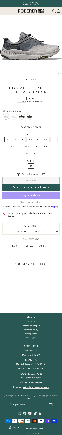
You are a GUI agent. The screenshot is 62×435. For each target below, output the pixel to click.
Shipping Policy (31, 329)
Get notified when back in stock (31, 187)
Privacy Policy (31, 333)
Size (31, 135)
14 (27, 153)
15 (35, 153)
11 (18, 146)
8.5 (30, 139)
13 (53, 146)
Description (31, 226)
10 (54, 139)
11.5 (27, 146)
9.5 (45, 139)
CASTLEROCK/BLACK (31, 127)
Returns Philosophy (31, 325)
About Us (31, 317)
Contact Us (31, 321)
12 (35, 146)
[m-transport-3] (30, 116)
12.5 (44, 146)
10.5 (9, 146)
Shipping (21, 101)
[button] (58, 11)
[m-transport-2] (22, 116)
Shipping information (31, 231)
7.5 (14, 139)
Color (31, 122)
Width (31, 161)
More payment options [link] (31, 202)
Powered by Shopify (31, 433)
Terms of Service (31, 337)
